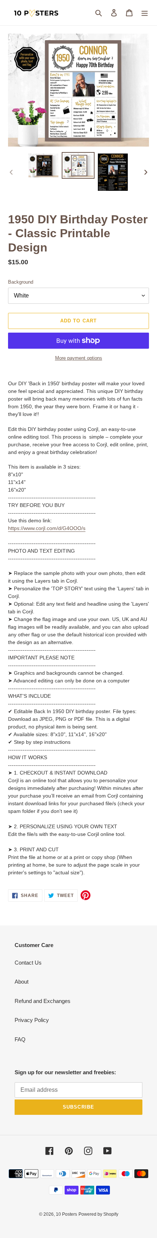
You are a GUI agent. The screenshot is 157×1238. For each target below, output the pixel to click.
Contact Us (28, 962)
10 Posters (66, 1214)
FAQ (20, 1039)
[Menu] (144, 12)
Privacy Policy (32, 1020)
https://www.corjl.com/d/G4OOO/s (46, 528)
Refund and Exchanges (42, 1001)
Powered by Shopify (98, 1214)
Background (20, 282)
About (21, 981)
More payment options (78, 358)
